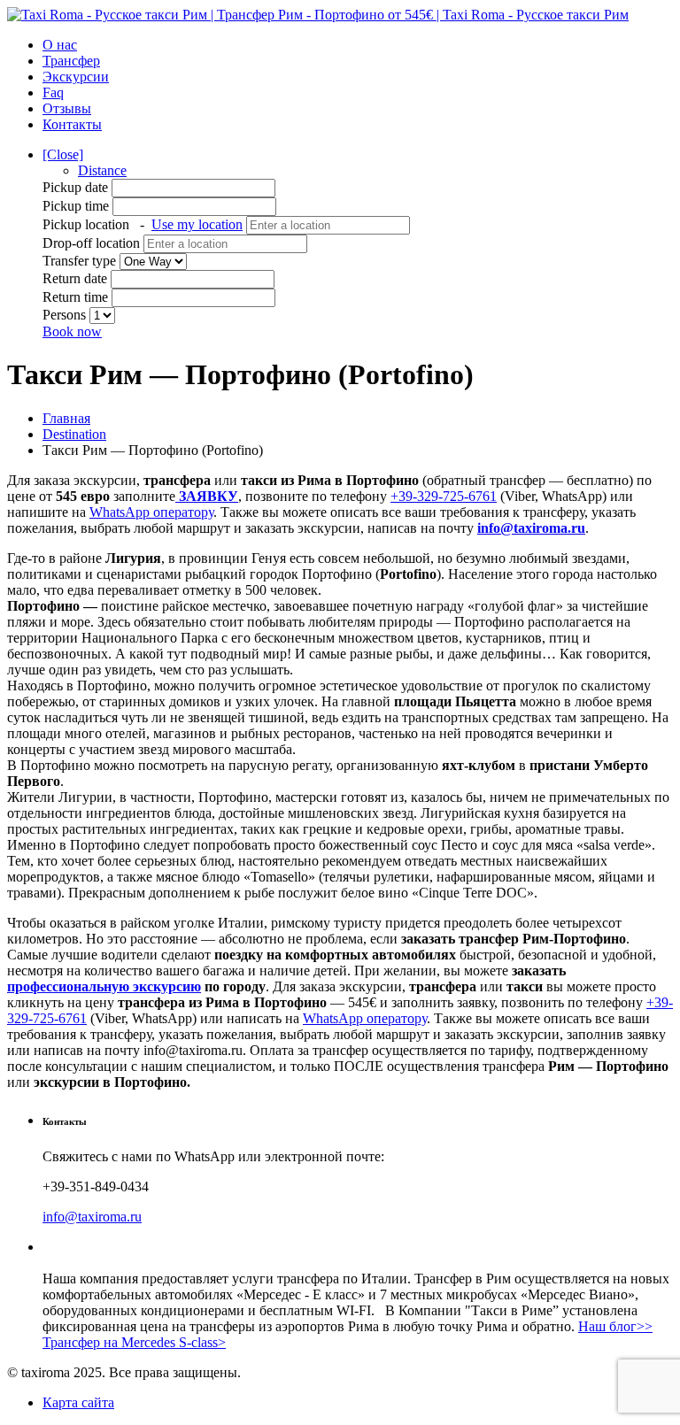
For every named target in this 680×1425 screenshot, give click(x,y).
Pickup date (77, 187)
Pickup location (142, 224)
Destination (74, 434)
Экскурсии (75, 76)
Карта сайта (78, 1402)
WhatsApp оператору (151, 512)
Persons (65, 314)
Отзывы (66, 108)
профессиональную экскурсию (104, 986)
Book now (72, 331)
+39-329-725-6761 (443, 496)
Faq (53, 92)
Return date (74, 278)
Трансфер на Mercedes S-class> (134, 1342)
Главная (66, 418)
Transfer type (81, 260)
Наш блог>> (615, 1326)
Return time (75, 296)
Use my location (197, 224)
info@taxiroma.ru (531, 527)
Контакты (72, 124)
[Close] (62, 154)
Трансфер (71, 60)
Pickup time (77, 205)
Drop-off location (92, 242)
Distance (102, 170)
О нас (59, 44)
